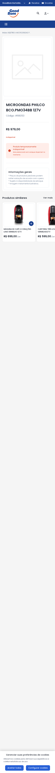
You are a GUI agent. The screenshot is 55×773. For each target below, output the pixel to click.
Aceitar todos (14, 767)
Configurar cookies (38, 767)
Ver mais (48, 197)
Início (4, 32)
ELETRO (12, 32)
